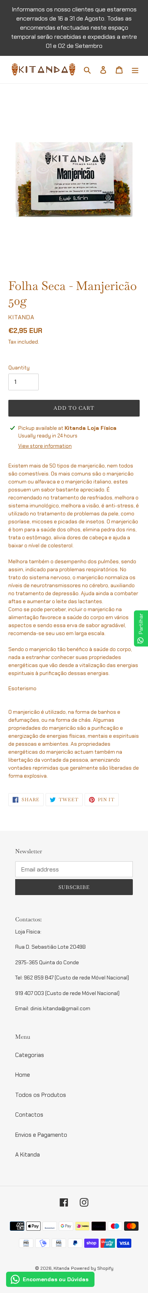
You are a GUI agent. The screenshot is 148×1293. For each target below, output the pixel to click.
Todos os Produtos (40, 1095)
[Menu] (135, 70)
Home (22, 1075)
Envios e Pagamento (41, 1135)
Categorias (29, 1055)
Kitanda (61, 1268)
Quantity (19, 367)
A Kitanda (27, 1154)
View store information (45, 446)
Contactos (29, 1115)
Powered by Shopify (92, 1268)
